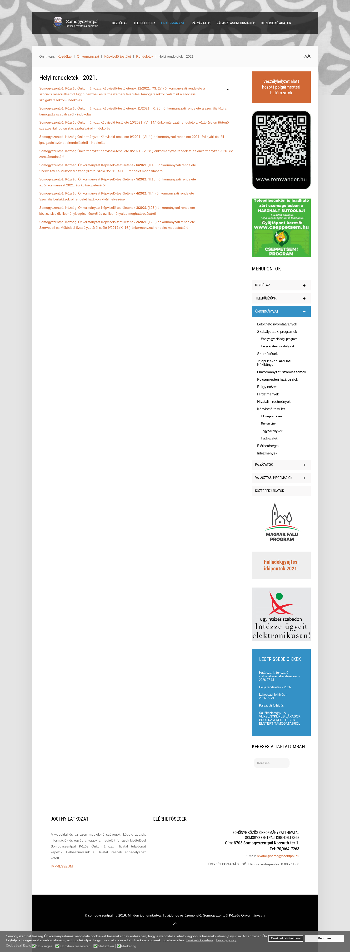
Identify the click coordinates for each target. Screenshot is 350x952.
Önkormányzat (173, 23)
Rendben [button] (324, 938)
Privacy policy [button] (226, 940)
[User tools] (225, 90)
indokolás (75, 100)
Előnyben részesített (75, 946)
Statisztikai (106, 946)
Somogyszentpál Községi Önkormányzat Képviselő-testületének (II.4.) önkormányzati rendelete (116, 193)
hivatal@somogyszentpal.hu (278, 856)
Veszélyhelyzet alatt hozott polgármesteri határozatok (281, 87)
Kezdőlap (120, 23)
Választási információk (236, 23)
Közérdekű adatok (276, 23)
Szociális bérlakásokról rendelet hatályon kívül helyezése (82, 199)
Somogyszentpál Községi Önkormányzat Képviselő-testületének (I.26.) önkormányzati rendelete (117, 207)
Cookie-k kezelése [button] (199, 940)
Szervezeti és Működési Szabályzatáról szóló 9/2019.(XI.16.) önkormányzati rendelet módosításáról (114, 227)
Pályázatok (201, 23)
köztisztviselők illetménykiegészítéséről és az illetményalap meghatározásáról (97, 213)
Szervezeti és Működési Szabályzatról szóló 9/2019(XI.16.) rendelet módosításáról (101, 171)
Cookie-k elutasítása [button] (285, 938)
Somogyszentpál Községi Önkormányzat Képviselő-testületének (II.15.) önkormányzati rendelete (117, 165)
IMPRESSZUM (62, 866)
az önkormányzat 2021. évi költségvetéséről (72, 185)
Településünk (144, 23)
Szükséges (44, 946)
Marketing (128, 946)
